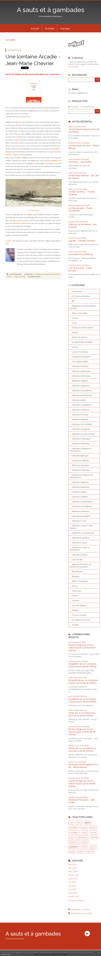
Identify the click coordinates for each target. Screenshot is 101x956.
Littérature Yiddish (79, 554)
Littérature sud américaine (83, 533)
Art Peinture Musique (81, 296)
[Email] (87, 933)
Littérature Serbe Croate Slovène (81, 526)
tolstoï (90, 851)
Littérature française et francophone (80, 449)
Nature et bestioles (80, 581)
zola (71, 837)
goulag (94, 837)
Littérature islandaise (81, 470)
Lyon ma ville (77, 559)
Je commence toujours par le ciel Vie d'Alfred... (81, 648)
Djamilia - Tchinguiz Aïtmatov (81, 240)
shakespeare (82, 837)
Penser (75, 586)
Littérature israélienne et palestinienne (81, 476)
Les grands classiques (81, 356)
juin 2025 (72, 882)
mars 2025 (73, 893)
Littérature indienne (80, 460)
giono (87, 822)
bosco (93, 846)
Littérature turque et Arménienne (79, 548)
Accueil (35, 28)
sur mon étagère (79, 605)
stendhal (73, 827)
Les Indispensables (80, 361)
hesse (93, 832)
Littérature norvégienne (82, 506)
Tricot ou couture (79, 615)
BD (73, 301)
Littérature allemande (81, 371)
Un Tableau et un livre (81, 620)
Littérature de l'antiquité (82, 424)
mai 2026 (72, 864)
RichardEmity (74, 680)
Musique (75, 576)
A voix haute (77, 291)
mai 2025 (72, 886)
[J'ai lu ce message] (99, 952)
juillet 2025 (73, 878)
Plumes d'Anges (75, 645)
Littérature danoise (80, 419)
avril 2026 (72, 868)
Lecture (75, 347)
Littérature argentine (80, 385)
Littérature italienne (80, 482)
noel (71, 822)
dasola (71, 764)
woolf (84, 832)
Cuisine (75, 318)
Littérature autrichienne (82, 395)
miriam (71, 713)
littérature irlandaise (80, 465)
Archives (49, 28)
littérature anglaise (80, 380)
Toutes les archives (76, 900)
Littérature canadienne (81, 405)
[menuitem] (35, 28)
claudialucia (73, 699)
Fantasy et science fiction (82, 327)
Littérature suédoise (80, 537)
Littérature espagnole (81, 429)
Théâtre (75, 610)
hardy (84, 846)
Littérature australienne (82, 390)
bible (79, 822)
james (85, 842)
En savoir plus (5, 954)
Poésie (75, 595)
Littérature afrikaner (80, 366)
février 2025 (73, 896)
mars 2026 (73, 871)
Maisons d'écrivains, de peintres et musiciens (81, 565)
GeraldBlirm (73, 664)
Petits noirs (77, 591)
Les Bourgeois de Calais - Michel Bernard (83, 765)
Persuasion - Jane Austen (79, 162)
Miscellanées (77, 571)
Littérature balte (79, 400)
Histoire (75, 332)
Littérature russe (79, 521)
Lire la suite (73, 66)
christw (71, 748)
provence (73, 846)
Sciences (76, 600)
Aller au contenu (8, 2)
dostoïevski (74, 842)
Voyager (75, 624)
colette (81, 851)
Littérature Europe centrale (83, 434)
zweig (71, 851)
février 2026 (73, 875)
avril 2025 (72, 889)
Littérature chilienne (80, 410)
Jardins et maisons (80, 337)
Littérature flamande (80, 443)
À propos (65, 28)
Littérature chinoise (80, 414)
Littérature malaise (80, 496)
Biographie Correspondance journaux (83, 307)
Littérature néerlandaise (82, 501)
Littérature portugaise (81, 516)
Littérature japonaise (81, 487)
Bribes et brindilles (80, 313)
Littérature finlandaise (81, 438)
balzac (93, 827)
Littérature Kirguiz (79, 492)
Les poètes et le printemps (80, 254)
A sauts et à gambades (50, 10)
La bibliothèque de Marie (82, 342)
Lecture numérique (80, 352)
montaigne (73, 832)
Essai (74, 322)
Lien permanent (15, 274)
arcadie (22, 277)
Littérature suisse (79, 542)
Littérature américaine (81, 376)
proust (83, 827)
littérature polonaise (80, 511)
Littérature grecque (80, 455)
